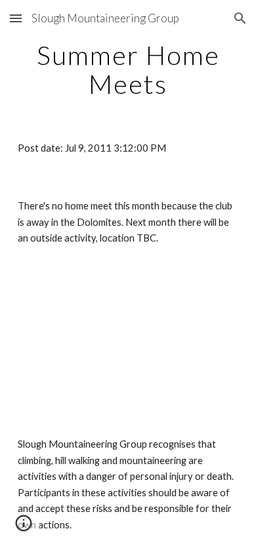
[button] (16, 18)
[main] (128, 69)
